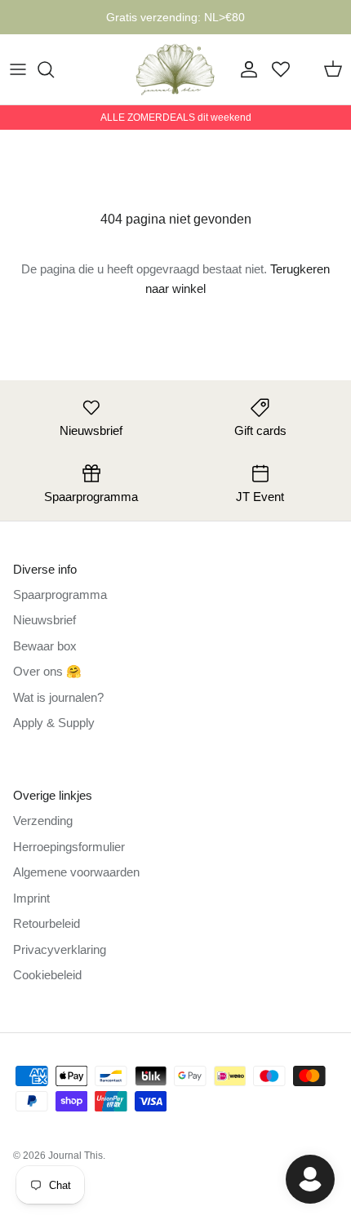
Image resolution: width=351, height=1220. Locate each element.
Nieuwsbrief (44, 620)
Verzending (43, 820)
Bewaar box (45, 646)
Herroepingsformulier (69, 847)
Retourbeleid (46, 923)
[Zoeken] (54, 69)
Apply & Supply (54, 723)
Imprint (31, 898)
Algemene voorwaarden (76, 872)
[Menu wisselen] (18, 69)
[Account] (245, 69)
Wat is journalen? (58, 697)
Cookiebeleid (47, 975)
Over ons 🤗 (47, 671)
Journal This (75, 1155)
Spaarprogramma (60, 594)
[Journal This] (175, 69)
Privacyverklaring (59, 949)
